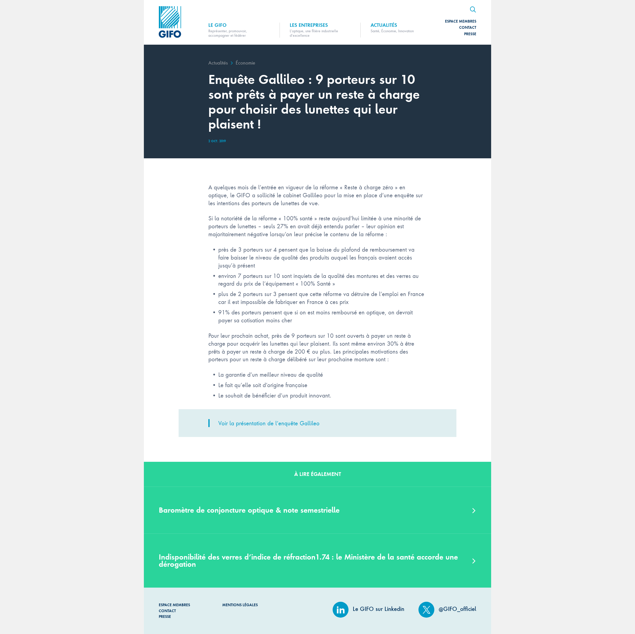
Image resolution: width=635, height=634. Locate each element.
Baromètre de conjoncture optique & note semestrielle (249, 510)
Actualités (218, 63)
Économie (245, 63)
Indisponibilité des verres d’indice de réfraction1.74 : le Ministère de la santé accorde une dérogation (308, 560)
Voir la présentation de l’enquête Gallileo (268, 423)
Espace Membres (460, 21)
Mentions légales (240, 604)
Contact (467, 27)
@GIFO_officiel (456, 609)
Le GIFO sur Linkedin (377, 609)
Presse (470, 34)
